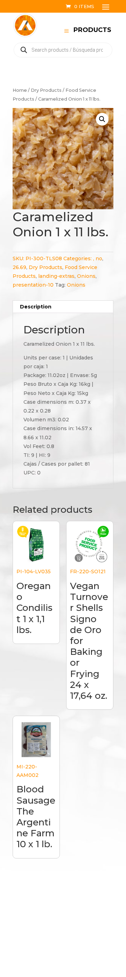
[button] (102, 119)
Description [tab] (35, 307)
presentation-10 (33, 285)
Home (20, 90)
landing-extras (56, 276)
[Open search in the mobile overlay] (63, 49)
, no (97, 258)
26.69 (19, 267)
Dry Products (46, 90)
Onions (86, 276)
